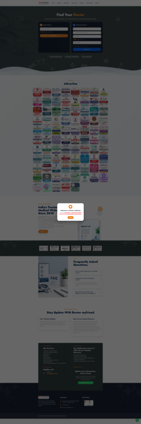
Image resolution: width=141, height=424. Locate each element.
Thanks (70, 217)
